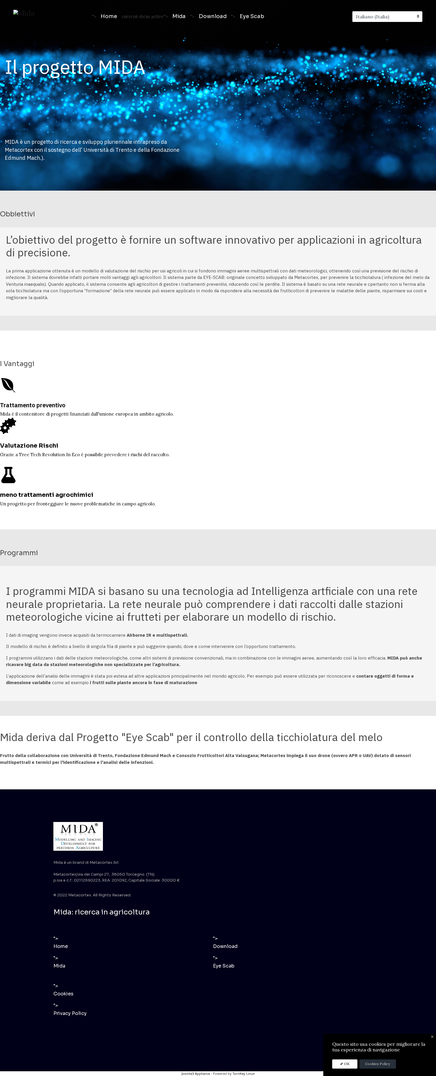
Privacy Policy (70, 1013)
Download (213, 16)
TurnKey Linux (244, 1073)
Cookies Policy (377, 1063)
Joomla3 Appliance (196, 1073)
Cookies (63, 994)
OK (346, 1063)
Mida (179, 16)
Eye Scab (252, 16)
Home (109, 16)
